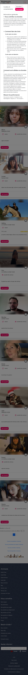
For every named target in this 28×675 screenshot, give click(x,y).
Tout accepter (19, 9)
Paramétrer (19, 6)
